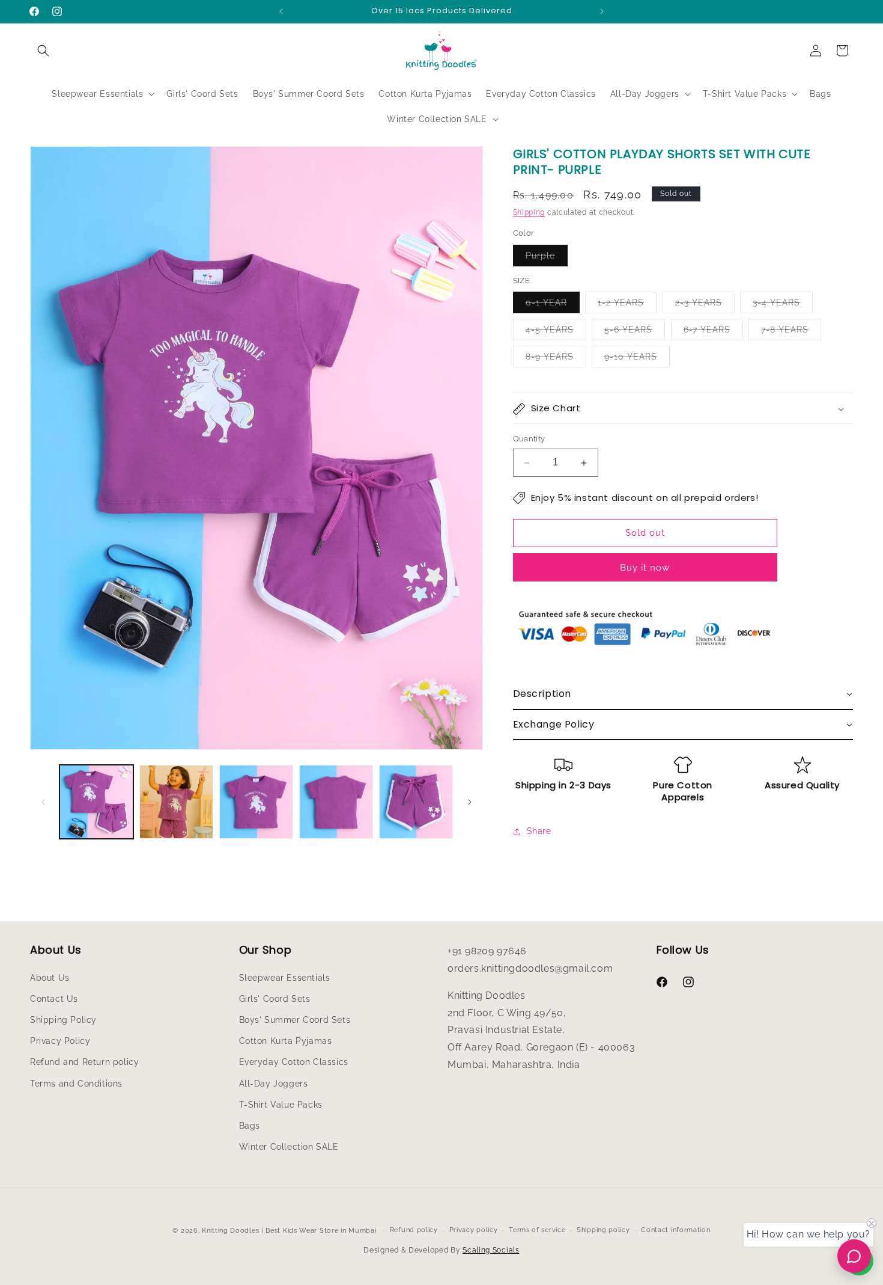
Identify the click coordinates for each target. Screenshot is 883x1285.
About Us (50, 977)
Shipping (529, 212)
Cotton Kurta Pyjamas (285, 1041)
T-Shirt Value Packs (281, 1104)
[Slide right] (470, 802)
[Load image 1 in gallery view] (96, 802)
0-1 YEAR (553, 306)
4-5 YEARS (556, 333)
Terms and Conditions (76, 1083)
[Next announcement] (602, 11)
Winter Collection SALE (289, 1147)
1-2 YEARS (627, 306)
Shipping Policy (63, 1020)
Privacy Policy (60, 1041)
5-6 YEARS (634, 333)
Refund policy (414, 1230)
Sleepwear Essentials (284, 977)
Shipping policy (603, 1230)
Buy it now (645, 567)
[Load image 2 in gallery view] (176, 802)
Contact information (675, 1230)
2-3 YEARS (705, 306)
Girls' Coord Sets (275, 998)
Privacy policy (473, 1230)
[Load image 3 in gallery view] (256, 802)
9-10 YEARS (637, 360)
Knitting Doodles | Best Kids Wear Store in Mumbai (289, 1230)
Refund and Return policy (84, 1062)
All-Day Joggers (273, 1083)
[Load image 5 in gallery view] (416, 802)
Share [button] (539, 831)
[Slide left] (43, 802)
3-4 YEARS (783, 306)
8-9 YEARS (556, 360)
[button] (43, 50)
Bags (249, 1125)
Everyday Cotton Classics (293, 1062)
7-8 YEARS (791, 333)
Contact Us (54, 998)
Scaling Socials (491, 1250)
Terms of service (537, 1230)
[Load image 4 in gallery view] (336, 802)
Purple (547, 258)
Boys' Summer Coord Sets (295, 1020)
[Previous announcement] (281, 11)
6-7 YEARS (713, 333)
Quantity (529, 439)
